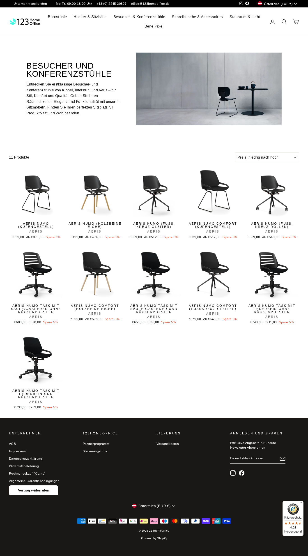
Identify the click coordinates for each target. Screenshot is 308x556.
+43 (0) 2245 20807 (111, 3)
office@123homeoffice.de (150, 3)
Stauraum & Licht (245, 17)
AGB (12, 443)
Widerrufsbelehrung (24, 466)
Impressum (17, 451)
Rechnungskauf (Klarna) (27, 473)
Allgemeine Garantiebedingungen (34, 481)
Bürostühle (57, 17)
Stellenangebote (95, 451)
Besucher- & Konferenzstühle (139, 17)
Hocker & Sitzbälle (90, 17)
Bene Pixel (154, 26)
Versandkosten (167, 443)
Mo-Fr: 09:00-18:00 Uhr (74, 3)
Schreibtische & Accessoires (197, 17)
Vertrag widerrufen (33, 490)
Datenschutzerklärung (25, 458)
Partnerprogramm (96, 443)
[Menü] (300, 503)
